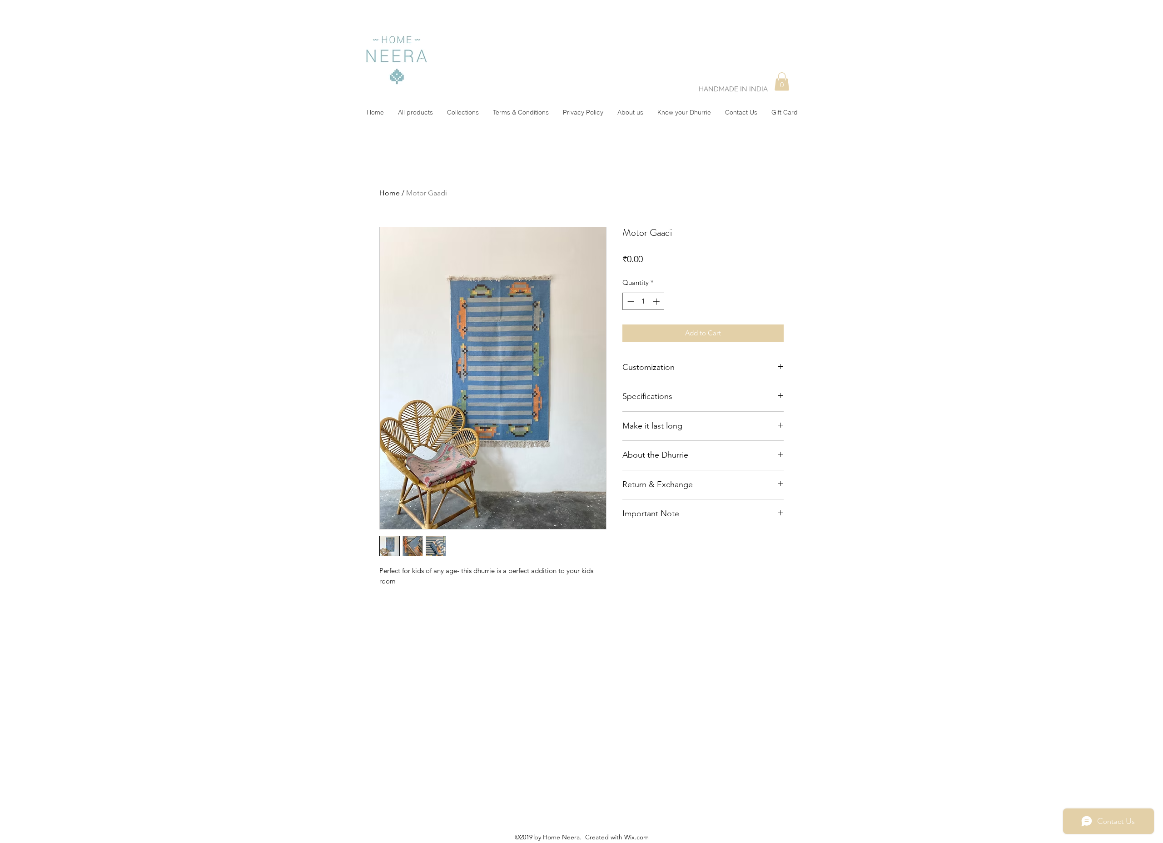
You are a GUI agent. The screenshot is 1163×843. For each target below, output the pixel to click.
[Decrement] (630, 301)
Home (389, 193)
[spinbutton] (643, 301)
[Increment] (657, 301)
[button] (782, 81)
